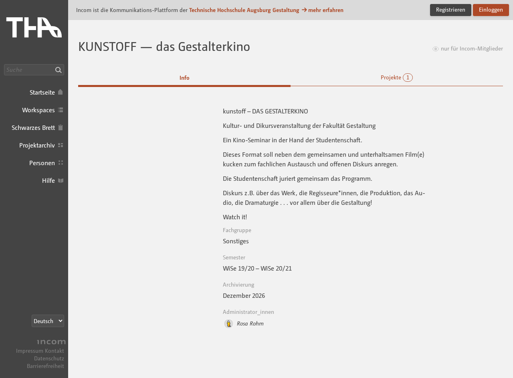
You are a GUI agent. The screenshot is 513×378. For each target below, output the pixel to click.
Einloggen (491, 9)
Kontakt (54, 350)
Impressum (29, 350)
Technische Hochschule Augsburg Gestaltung (244, 9)
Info (185, 77)
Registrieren (450, 9)
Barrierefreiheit (45, 365)
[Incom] (50, 343)
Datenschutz (49, 358)
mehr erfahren (325, 9)
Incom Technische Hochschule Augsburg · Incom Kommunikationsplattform (34, 32)
